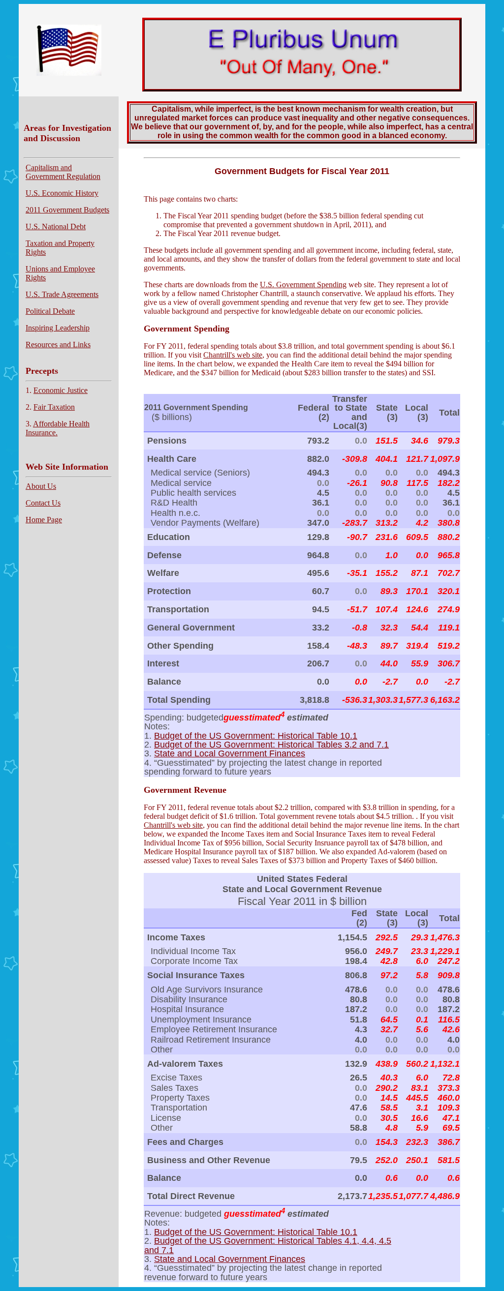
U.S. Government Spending (303, 284)
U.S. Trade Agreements (62, 294)
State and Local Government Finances (229, 753)
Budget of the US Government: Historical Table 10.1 (255, 735)
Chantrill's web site (232, 355)
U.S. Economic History (62, 193)
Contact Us (43, 503)
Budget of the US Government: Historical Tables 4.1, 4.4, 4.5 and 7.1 (267, 1245)
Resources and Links (58, 344)
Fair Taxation (54, 407)
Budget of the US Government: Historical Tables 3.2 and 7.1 (271, 744)
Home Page (44, 519)
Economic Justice (60, 390)
